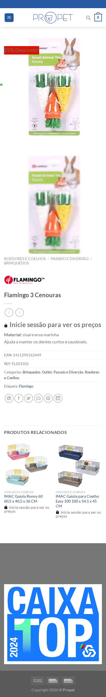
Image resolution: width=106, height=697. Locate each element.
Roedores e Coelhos (25, 259)
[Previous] (9, 141)
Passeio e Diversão (70, 259)
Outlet (47, 372)
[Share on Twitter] (28, 398)
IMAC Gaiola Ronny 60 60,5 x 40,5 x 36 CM (23, 498)
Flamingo (26, 386)
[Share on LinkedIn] (58, 398)
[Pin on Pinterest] (48, 398)
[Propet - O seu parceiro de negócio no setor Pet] (53, 17)
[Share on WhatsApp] (9, 398)
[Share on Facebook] (18, 398)
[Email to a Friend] (38, 398)
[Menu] (9, 17)
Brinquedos (16, 263)
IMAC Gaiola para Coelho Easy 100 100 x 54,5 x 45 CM (77, 501)
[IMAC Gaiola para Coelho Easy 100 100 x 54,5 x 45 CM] (79, 464)
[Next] (24, 141)
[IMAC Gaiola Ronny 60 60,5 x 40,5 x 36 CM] (27, 464)
